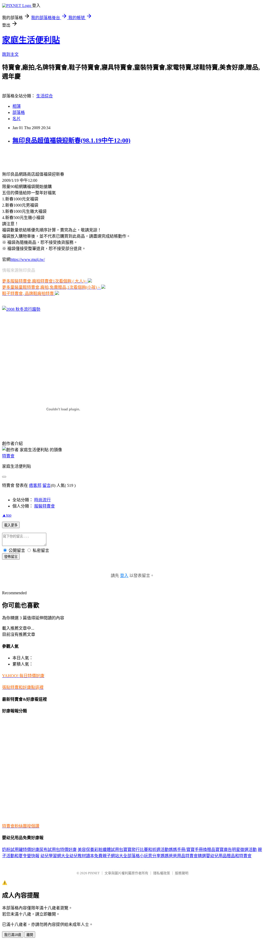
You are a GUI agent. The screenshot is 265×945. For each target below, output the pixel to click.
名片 (16, 118)
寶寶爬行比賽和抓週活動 (146, 849)
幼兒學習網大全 (54, 856)
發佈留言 (11, 557)
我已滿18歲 (12, 935)
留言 (46, 485)
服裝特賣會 (44, 506)
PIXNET (94, 873)
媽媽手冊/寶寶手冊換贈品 (192, 849)
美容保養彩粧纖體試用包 (100, 849)
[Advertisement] (62, 157)
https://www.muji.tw (27, 259)
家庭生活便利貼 (31, 40)
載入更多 (11, 525)
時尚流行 (42, 500)
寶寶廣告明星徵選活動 (236, 849)
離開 (29, 935)
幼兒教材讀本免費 (85, 856)
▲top (6, 515)
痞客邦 (35, 485)
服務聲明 (181, 873)
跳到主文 (10, 54)
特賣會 (8, 456)
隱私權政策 (161, 873)
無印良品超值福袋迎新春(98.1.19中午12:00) (71, 140)
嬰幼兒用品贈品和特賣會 (229, 856)
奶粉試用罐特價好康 (20, 849)
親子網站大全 (114, 856)
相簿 (16, 106)
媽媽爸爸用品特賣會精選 (183, 856)
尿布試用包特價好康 (58, 849)
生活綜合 (44, 96)
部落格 (18, 112)
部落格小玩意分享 (143, 856)
